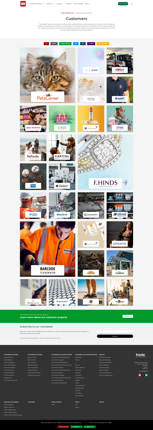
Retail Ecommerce (32, 357)
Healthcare (78, 390)
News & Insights (78, 3)
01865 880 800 (144, 371)
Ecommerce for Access (57, 372)
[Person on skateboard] (91, 292)
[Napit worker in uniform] (120, 89)
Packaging (77, 372)
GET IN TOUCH (123, 3)
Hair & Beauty (78, 393)
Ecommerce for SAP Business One (60, 362)
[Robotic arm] (62, 205)
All (46, 43)
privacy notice (50, 338)
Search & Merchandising (9, 365)
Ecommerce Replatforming (105, 375)
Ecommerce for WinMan (57, 367)
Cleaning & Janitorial (80, 385)
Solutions (50, 3)
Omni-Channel (65, 43)
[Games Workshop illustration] (91, 263)
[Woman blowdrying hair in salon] (62, 147)
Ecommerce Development (105, 362)
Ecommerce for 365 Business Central (60, 357)
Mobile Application (8, 360)
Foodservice (78, 370)
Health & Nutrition (79, 377)
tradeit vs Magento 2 (9, 404)
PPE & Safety (78, 357)
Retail (54, 43)
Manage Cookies (63, 426)
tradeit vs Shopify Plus (9, 407)
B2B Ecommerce (32, 360)
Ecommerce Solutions (35, 354)
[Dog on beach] (33, 147)
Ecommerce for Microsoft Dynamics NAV (61, 365)
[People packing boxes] (120, 292)
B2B (76, 43)
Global (91, 43)
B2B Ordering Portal (32, 365)
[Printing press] (91, 205)
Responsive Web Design (105, 360)
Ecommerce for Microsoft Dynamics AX (61, 370)
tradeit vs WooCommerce (10, 412)
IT (75, 362)
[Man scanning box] (47, 249)
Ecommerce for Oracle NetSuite (59, 383)
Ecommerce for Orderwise (58, 375)
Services (59, 3)
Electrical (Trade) (79, 395)
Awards (77, 407)
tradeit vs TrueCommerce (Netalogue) (13, 415)
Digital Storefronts (8, 357)
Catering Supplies (79, 388)
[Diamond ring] (105, 162)
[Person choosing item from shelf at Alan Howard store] (33, 118)
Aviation (77, 383)
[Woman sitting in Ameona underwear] (120, 234)
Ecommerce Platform (36, 3)
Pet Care (77, 365)
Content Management (9, 362)
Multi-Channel (103, 43)
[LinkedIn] (146, 374)
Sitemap (101, 402)
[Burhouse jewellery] (91, 89)
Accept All (90, 426)
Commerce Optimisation (105, 372)
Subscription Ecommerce (34, 375)
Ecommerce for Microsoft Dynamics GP (61, 377)
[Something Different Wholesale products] (62, 118)
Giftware (77, 360)
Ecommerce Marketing (9, 367)
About (87, 3)
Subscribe (115, 336)
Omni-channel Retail (33, 367)
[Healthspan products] (91, 118)
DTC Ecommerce (32, 362)
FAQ (76, 404)
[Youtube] (139, 374)
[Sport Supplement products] (62, 176)
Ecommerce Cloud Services (10, 380)
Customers (69, 3)
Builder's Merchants (80, 367)
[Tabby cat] (47, 75)
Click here (85, 422)
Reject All (76, 426)
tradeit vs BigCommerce (10, 409)
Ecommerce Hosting (104, 367)
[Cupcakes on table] (33, 176)
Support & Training (103, 370)
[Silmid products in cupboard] (120, 205)
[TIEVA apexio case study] (91, 61)
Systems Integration (104, 365)
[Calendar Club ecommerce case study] (120, 118)
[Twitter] (143, 374)
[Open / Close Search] (132, 4)
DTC (83, 43)
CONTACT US (127, 316)
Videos (53, 404)
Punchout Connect (8, 370)
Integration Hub (8, 377)
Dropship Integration (9, 372)
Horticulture (78, 375)
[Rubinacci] (33, 292)
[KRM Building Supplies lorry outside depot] (120, 61)
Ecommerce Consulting (105, 357)
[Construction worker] (33, 205)
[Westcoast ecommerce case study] (62, 292)
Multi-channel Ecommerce (34, 372)
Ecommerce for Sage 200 (58, 360)
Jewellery (77, 380)
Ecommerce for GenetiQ (57, 380)
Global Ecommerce (32, 370)
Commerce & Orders (9, 375)
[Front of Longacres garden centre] (120, 263)
